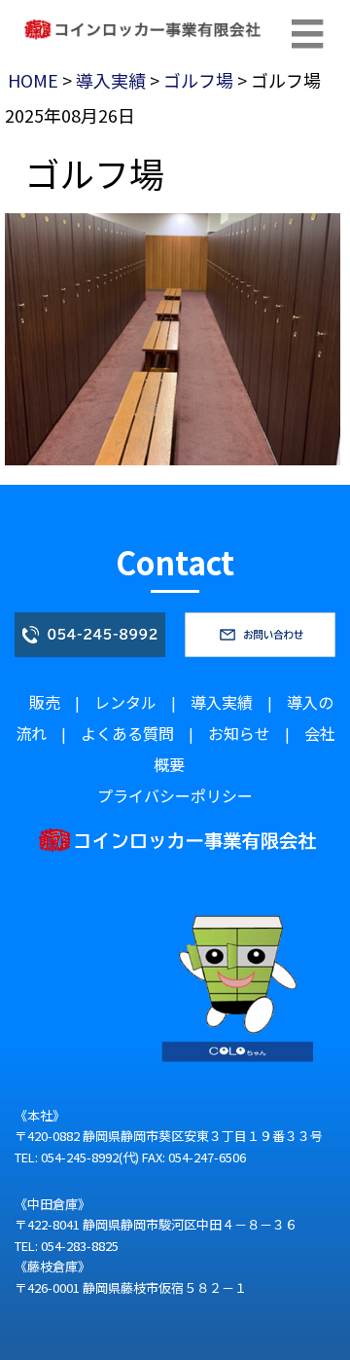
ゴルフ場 (198, 79)
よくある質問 (127, 733)
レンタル (125, 702)
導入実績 (111, 79)
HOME (33, 79)
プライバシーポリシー (175, 795)
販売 (44, 702)
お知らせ (239, 733)
